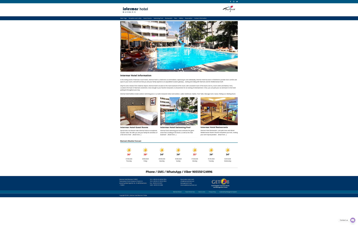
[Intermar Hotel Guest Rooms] (139, 111)
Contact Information (200, 18)
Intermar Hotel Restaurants (214, 127)
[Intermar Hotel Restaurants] (219, 111)
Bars (175, 18)
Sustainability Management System (228, 191)
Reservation (188, 18)
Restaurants (168, 18)
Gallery (181, 18)
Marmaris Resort (177, 191)
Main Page (123, 18)
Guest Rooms (147, 18)
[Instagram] (233, 1)
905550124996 (202, 172)
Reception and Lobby (135, 18)
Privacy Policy (212, 191)
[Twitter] (237, 1)
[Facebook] (230, 1)
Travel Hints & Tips (190, 191)
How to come (201, 191)
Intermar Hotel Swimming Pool (175, 127)
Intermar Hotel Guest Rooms (134, 127)
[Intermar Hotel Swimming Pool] (179, 111)
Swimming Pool (158, 18)
